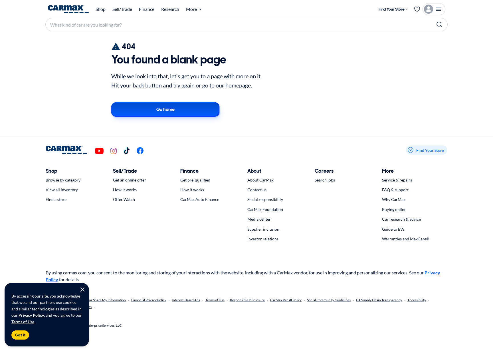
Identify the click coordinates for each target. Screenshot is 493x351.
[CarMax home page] (68, 9)
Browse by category (63, 180)
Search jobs (325, 180)
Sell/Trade (122, 9)
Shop (101, 9)
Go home (165, 109)
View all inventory (62, 189)
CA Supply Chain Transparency (379, 300)
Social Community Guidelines (329, 300)
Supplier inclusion (263, 229)
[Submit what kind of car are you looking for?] (439, 24)
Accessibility (416, 300)
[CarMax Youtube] (99, 151)
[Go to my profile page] (434, 9)
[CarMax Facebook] (140, 151)
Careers (324, 170)
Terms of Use (22, 321)
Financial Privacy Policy (148, 300)
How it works (125, 189)
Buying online (394, 209)
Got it (20, 335)
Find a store (56, 199)
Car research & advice (401, 219)
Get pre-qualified (195, 180)
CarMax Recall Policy (286, 300)
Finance (146, 9)
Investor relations (262, 238)
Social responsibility (265, 199)
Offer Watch (124, 199)
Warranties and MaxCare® (405, 238)
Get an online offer (129, 180)
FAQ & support (395, 189)
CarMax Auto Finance (199, 199)
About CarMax (260, 180)
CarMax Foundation (265, 209)
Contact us (256, 189)
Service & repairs (397, 180)
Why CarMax (393, 199)
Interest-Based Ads (186, 300)
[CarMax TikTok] (127, 151)
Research (170, 9)
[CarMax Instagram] (113, 151)
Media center (259, 219)
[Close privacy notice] (82, 289)
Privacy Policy (31, 315)
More (388, 170)
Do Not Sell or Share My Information (99, 300)
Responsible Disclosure (247, 300)
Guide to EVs (393, 229)
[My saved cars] (417, 9)
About (254, 170)
